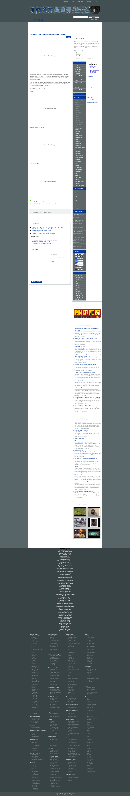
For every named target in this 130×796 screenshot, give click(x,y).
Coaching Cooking (54, 698)
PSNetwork (37, 210)
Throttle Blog (89, 661)
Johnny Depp (35, 773)
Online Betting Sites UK (65, 582)
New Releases (78, 137)
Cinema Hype (53, 670)
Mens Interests (53, 745)
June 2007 (77, 283)
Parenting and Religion (55, 768)
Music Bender (53, 677)
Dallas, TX (34, 652)
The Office (89, 756)
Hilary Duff (34, 769)
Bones (88, 709)
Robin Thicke (71, 680)
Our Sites (77, 71)
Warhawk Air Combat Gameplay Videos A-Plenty (48, 34)
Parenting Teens (53, 774)
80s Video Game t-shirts (92, 102)
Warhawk (46, 201)
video (54, 201)
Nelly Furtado (71, 670)
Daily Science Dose (72, 739)
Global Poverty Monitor (73, 724)
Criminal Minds (90, 716)
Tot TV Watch (90, 759)
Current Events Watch (73, 721)
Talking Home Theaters (92, 680)
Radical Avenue (71, 731)
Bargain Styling (71, 760)
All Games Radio (91, 79)
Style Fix (70, 771)
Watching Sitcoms (91, 771)
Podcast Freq (35, 733)
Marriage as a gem (79, 450)
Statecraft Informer (72, 734)
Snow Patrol (71, 686)
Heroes (88, 730)
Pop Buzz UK (53, 680)
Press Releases (79, 157)
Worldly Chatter (90, 693)
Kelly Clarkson (71, 663)
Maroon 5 (70, 667)
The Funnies (78, 177)
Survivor (89, 753)
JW (76, 52)
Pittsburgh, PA (35, 693)
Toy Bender (52, 648)
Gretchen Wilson (72, 651)
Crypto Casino (65, 592)
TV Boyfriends (35, 789)
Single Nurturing (53, 782)
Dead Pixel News (92, 83)
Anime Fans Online (72, 776)
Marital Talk (52, 663)
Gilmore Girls (90, 725)
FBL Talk (89, 640)
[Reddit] (38, 215)
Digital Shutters (35, 722)
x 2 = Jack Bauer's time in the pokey (83, 442)
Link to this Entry (37, 212)
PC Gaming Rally (54, 727)
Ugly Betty (89, 765)
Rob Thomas (71, 681)
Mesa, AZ (34, 677)
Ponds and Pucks (91, 652)
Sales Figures (78, 169)
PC (76, 149)
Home (76, 65)
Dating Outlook (53, 657)
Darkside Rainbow (54, 713)
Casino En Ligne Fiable (79, 79)
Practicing (77, 483)
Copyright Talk (35, 754)
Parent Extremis (53, 766)
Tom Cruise (34, 785)
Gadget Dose (90, 670)
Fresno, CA (34, 660)
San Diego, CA (35, 702)
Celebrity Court (35, 768)
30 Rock (89, 699)
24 (87, 698)
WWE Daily (89, 663)
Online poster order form (80, 422)
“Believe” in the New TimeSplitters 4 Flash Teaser (43, 228)
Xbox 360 (77, 183)
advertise (65, 1)
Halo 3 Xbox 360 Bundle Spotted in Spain (41, 231)
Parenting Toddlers (54, 776)
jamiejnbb (76, 214)
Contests (77, 106)
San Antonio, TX (35, 701)
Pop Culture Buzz (54, 681)
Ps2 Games (93, 71)
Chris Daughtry (71, 638)
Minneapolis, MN (35, 681)
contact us (98, 1)
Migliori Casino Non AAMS (65, 623)
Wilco (69, 692)
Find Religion (71, 713)
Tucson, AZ (34, 709)
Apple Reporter (90, 667)
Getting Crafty (53, 641)
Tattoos (70, 780)
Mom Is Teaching (54, 762)
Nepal (88, 690)
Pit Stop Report (90, 651)
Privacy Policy (60, 794)
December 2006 (79, 295)
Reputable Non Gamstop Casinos (65, 568)
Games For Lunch (92, 89)
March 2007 (78, 289)
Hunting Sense (53, 751)
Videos (42, 210)
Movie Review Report (55, 675)
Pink (69, 675)
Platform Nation (91, 91)
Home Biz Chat (35, 756)
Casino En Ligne (65, 588)
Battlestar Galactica (91, 704)
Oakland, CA (34, 687)
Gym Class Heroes (72, 654)
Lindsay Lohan (35, 774)
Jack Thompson (79, 122)
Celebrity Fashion (72, 762)
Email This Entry (48, 212)
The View (89, 757)
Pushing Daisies (90, 741)
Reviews (77, 165)
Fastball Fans (90, 638)
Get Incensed (71, 722)
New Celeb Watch (36, 776)
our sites (89, 1)
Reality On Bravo (91, 744)
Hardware (77, 116)
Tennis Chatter (90, 658)
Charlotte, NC (35, 645)
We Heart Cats (71, 701)
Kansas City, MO (35, 667)
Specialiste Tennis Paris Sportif (65, 598)
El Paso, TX (34, 657)
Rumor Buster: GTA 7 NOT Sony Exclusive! (79, 246)
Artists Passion (35, 721)
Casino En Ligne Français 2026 (65, 614)
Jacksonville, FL (35, 666)
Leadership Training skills (37, 759)
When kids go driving (79, 474)
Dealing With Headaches (74, 741)
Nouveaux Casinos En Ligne (65, 612)
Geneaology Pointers (73, 777)
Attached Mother (53, 759)
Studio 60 (89, 751)
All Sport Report (90, 635)
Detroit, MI (34, 655)
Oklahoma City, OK (36, 689)
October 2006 (78, 299)
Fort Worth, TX (35, 658)
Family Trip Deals (91, 689)
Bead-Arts (52, 637)
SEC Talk (89, 654)
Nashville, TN (35, 683)
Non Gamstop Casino (65, 559)
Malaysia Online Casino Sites (65, 617)
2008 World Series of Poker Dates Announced (85, 364)
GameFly (90, 87)
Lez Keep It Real (53, 715)
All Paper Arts (53, 635)
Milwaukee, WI (35, 680)
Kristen (75, 220)
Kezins (77, 190)
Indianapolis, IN (35, 664)
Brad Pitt (33, 765)
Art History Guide (35, 719)
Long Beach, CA (35, 670)
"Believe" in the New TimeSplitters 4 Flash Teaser (86, 338)
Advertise (77, 67)
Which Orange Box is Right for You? (83, 405)
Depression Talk (72, 742)
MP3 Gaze (89, 673)
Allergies (76, 466)
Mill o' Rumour (78, 135)
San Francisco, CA (36, 704)
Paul (76, 194)
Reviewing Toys (53, 779)
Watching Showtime (91, 769)
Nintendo (77, 141)
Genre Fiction (35, 742)
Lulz (76, 126)
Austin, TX (34, 640)
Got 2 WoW (52, 722)
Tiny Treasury (35, 747)
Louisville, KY (35, 673)
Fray (69, 649)
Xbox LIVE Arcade (79, 185)
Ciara (69, 641)
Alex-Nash (78, 53)
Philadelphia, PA (35, 692)
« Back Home (33, 207)
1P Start (52, 721)
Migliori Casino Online (65, 629)
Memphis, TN (35, 675)
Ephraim (77, 202)
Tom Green (34, 786)
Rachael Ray (90, 742)
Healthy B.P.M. (71, 751)
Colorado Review (91, 687)
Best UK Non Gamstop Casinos (65, 551)
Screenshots (78, 171)
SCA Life (70, 779)
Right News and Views (73, 733)
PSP (76, 163)
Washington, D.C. (36, 713)
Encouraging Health (72, 750)
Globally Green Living (55, 690)
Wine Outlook (53, 709)
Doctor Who (89, 719)
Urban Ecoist (53, 693)
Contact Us (78, 69)
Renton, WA (34, 698)
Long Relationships (54, 661)
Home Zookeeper (72, 698)
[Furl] (36, 215)
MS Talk (88, 675)
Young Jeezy (71, 693)
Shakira (70, 683)
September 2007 (79, 277)
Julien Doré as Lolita (79, 438)
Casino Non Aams (65, 597)
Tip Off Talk (89, 660)
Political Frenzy (71, 730)
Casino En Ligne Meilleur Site (65, 577)
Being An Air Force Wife (55, 655)
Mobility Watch (90, 672)
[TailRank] (40, 215)
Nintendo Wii (78, 145)
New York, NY (35, 686)
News (76, 139)
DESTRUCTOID (91, 85)
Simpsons (89, 750)
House (88, 731)
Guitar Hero (93, 72)
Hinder (69, 655)
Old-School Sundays (80, 147)
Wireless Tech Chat (91, 683)
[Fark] (34, 215)
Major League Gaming (78, 129)
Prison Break (90, 739)
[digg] (32, 215)
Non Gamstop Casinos (78, 76)
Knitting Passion (53, 643)
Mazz (76, 198)
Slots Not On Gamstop (65, 574)
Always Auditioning (36, 718)
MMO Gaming (53, 725)
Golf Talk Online (90, 643)
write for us (80, 1)
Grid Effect (89, 728)
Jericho (88, 733)
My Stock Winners (36, 757)
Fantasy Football (90, 637)
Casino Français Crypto (65, 627)
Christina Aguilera (72, 640)
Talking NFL (89, 657)
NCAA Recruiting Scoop (92, 648)
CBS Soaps (89, 712)
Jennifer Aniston (35, 771)
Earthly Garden (53, 737)
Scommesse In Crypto (65, 600)
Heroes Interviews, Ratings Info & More (84, 491)
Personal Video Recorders (93, 678)
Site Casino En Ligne (65, 605)
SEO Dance (34, 734)
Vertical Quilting (53, 649)
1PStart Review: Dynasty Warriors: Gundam (42, 230)
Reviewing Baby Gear (55, 780)
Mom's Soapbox (53, 763)
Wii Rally (52, 731)
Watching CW (90, 768)
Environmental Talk (54, 689)
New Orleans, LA (35, 684)
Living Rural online (54, 741)
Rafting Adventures (54, 753)
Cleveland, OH (35, 648)
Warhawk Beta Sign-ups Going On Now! (41, 241)
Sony (33, 201)
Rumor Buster (78, 167)
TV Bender (89, 760)
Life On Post (53, 660)
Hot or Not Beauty (72, 765)
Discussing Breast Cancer (74, 745)
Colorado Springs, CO (37, 649)
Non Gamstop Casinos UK (65, 550)
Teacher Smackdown (55, 786)
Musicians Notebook (54, 678)
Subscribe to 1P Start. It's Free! (50, 203)
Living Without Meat (72, 753)
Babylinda (77, 192)
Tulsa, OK (34, 710)
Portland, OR (34, 696)
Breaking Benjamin (72, 635)
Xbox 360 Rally (91, 93)
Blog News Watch (36, 731)
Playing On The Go (54, 728)
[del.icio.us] (30, 215)
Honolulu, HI (34, 661)
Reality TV (89, 745)
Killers (69, 664)
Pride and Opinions (54, 716)
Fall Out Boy (71, 646)
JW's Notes (78, 124)
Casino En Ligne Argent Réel (65, 611)
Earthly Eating (53, 699)
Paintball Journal (90, 649)
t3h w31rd (77, 175)
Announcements (79, 104)
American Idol (90, 702)
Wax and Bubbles (54, 651)
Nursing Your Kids (54, 765)
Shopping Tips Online (73, 769)
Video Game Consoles (93, 67)
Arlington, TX (34, 637)
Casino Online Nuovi (65, 556)
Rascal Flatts (71, 677)
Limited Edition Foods (55, 707)
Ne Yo (69, 672)
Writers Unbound (35, 750)
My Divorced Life (72, 707)
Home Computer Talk (91, 669)
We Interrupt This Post (80, 346)
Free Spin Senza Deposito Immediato (65, 606)
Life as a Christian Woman (74, 715)
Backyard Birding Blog (55, 750)
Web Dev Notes (35, 736)
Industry (77, 118)
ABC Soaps (89, 701)
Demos (77, 110)
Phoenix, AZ (34, 695)
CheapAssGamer (92, 81)
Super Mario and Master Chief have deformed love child (78, 222)
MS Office (89, 677)
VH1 (88, 766)
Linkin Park (70, 666)
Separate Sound (53, 683)
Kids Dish (52, 705)
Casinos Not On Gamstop (79, 86)
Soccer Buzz (90, 655)
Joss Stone (70, 660)
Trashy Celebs (35, 788)
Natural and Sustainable (55, 692)
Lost (88, 734)
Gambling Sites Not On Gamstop (65, 571)
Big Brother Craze (91, 705)
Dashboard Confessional (74, 643)
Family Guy (89, 722)
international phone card (92, 99)
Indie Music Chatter (54, 672)
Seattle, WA (34, 707)
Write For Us (78, 73)
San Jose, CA (35, 705)
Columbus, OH (35, 651)
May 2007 (77, 285)
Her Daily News (71, 725)
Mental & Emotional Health (74, 754)
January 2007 (78, 293)
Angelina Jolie (35, 763)
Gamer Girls (78, 112)
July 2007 (77, 281)
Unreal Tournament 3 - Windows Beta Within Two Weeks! (88, 397)
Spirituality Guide (72, 716)
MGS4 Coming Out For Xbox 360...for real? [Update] (78, 227)
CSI (87, 713)
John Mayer (71, 658)
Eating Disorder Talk (73, 748)
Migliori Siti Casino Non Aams (65, 608)
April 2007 (77, 287)
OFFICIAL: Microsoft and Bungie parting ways (78, 233)
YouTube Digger (53, 684)
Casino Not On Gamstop (65, 569)
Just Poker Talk (53, 724)
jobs (73, 1)
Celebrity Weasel (54, 669)
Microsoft (77, 131)
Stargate (89, 748)
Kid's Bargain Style (72, 766)
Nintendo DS (78, 143)
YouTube (51, 201)
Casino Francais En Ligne (65, 630)
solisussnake (77, 226)
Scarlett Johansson (36, 780)
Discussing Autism (72, 747)
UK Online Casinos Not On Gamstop (65, 560)
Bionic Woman (90, 707)
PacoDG (78, 55)
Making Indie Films (54, 673)
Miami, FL (34, 678)
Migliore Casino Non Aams (65, 609)
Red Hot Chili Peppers (73, 678)
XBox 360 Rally (53, 733)
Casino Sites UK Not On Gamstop (65, 583)
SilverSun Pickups (72, 684)
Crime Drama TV (90, 715)
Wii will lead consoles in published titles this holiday (43, 233)
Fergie (69, 648)
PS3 (42, 201)
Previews (77, 159)
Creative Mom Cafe (54, 640)
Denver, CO (34, 654)
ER (87, 721)
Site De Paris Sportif (65, 621)
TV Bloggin (89, 762)
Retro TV (89, 747)
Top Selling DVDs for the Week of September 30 (86, 458)
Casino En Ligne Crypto (65, 591)
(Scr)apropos (53, 646)
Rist (76, 204)
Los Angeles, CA (35, 672)
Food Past (52, 702)
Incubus (70, 657)
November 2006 (79, 297)
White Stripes (71, 690)
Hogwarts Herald (35, 744)
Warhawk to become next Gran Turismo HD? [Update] (44, 240)
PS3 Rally (52, 730)
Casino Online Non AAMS (65, 618)
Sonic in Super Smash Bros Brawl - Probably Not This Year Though (47, 227)
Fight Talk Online (90, 641)
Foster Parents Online (55, 760)
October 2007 (78, 275)
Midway (77, 133)
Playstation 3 (38, 201)
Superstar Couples (36, 783)
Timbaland (70, 687)
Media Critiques (71, 728)
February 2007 (78, 291)
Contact (71, 794)
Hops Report (53, 704)
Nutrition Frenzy (72, 756)
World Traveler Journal (92, 692)
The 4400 (89, 754)
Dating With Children (54, 658)
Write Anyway (35, 748)
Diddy (69, 645)
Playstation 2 (78, 151)
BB (76, 196)
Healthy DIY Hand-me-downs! (81, 430)
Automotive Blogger (36, 727)
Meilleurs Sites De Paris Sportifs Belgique (65, 594)
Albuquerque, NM (35, 635)
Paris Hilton (34, 779)
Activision (77, 102)
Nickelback (70, 673)
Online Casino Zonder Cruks (78, 83)
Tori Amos (70, 689)
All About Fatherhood (54, 757)
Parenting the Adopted (55, 773)
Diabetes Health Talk (73, 744)
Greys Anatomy (90, 727)
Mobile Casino (65, 595)
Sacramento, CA (35, 699)
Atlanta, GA (34, 638)
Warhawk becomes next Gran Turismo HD (41, 243)
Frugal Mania (71, 763)
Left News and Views (73, 727)
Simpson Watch (35, 782)
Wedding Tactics (53, 664)
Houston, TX (34, 663)
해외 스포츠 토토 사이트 (65, 554)
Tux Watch (89, 681)
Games (89, 105)
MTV (88, 737)
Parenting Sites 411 (54, 771)
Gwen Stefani (71, 652)
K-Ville (88, 736)
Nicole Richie (34, 777)
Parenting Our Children (55, 769)
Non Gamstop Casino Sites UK (65, 565)
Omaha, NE (34, 690)
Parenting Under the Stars (56, 777)
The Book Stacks (35, 745)
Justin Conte (78, 208)
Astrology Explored (72, 712)
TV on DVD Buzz (91, 763)
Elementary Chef (54, 701)
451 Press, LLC (70, 793)
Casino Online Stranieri (65, 620)
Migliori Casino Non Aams (65, 589)
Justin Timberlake (72, 661)
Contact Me (90, 58)
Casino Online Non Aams (65, 586)
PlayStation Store (79, 155)
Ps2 (91, 69)
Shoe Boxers (71, 768)
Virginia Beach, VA (36, 712)
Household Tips (53, 739)
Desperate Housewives (92, 718)
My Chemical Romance (73, 669)
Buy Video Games (94, 70)
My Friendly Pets (72, 699)
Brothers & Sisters (91, 710)
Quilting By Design (54, 645)
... (85, 336)
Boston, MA (34, 643)
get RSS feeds (94, 19)
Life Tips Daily (71, 705)
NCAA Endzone (91, 646)
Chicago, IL (34, 646)
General (77, 114)
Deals (76, 108)
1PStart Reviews (79, 100)
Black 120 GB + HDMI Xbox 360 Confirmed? (78, 216)
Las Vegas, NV (35, 669)
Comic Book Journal (54, 638)
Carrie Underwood (72, 637)
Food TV (89, 724)
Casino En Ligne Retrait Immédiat (65, 603)
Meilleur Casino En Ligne (65, 566)
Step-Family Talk (54, 783)
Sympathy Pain (53, 785)
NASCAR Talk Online (91, 645)
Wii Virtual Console (79, 181)
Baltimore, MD (35, 641)
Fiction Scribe (35, 741)
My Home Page (79, 58)
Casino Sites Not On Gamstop (65, 576)
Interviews (77, 120)
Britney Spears (35, 766)
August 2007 (78, 279)
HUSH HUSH (77, 245)
